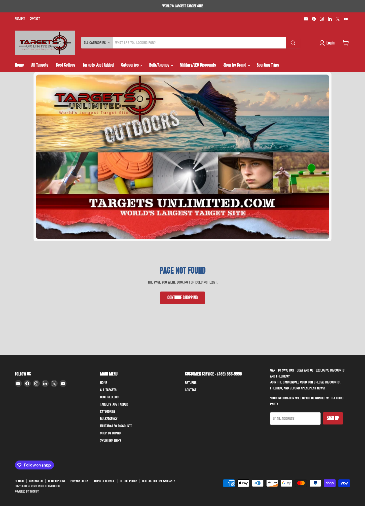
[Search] (293, 42)
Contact (35, 19)
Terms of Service (104, 481)
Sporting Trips (268, 65)
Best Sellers (65, 65)
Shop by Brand (235, 65)
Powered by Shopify (27, 492)
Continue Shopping (182, 297)
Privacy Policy (79, 481)
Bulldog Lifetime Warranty (158, 481)
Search (19, 481)
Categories (130, 65)
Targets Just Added (98, 65)
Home (19, 65)
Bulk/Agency (159, 65)
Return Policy (56, 481)
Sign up (333, 418)
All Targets (39, 65)
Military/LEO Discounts (198, 65)
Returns (20, 19)
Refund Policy (128, 481)
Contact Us (36, 481)
